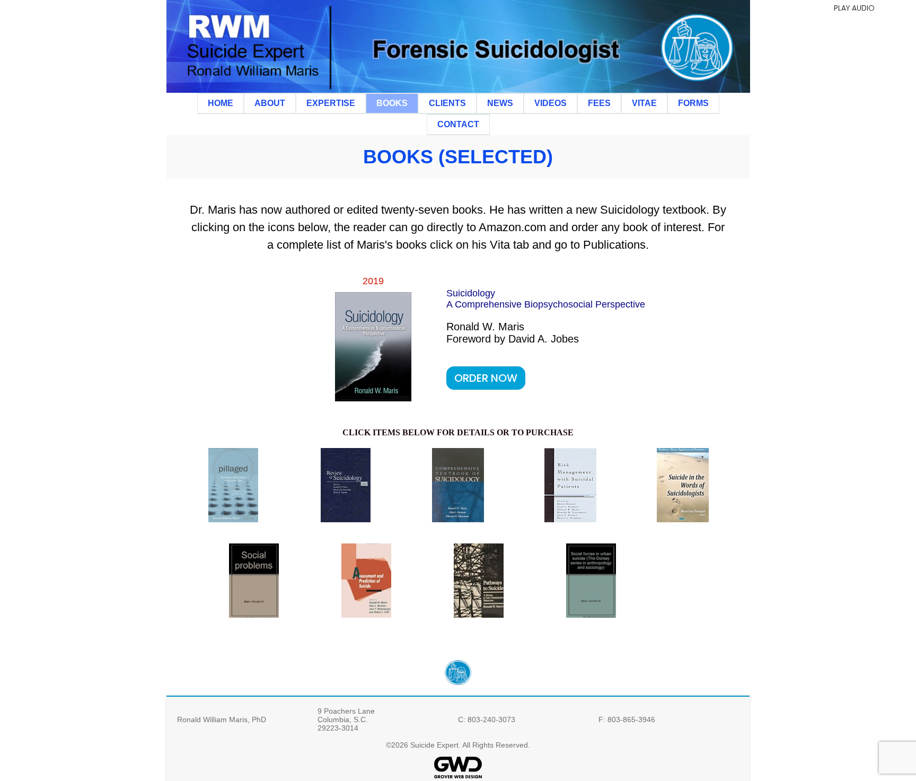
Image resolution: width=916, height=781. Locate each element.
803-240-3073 (491, 719)
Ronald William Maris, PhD (221, 719)
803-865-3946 (631, 719)
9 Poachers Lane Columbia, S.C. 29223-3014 (346, 719)
